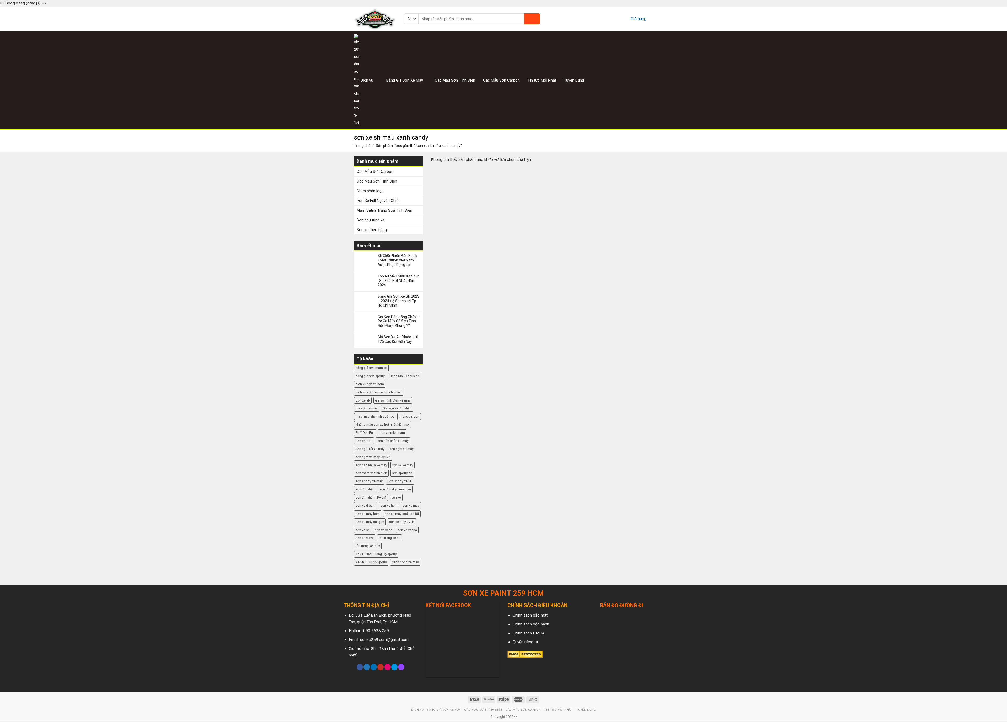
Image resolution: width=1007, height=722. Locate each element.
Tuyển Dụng (574, 80)
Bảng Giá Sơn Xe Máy (404, 80)
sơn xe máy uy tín (402, 522)
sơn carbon (364, 441)
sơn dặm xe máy (401, 449)
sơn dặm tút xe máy (370, 449)
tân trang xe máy (368, 546)
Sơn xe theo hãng (372, 229)
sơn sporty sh (402, 473)
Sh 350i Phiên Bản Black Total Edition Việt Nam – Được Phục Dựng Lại (397, 260)
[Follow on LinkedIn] (374, 667)
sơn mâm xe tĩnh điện (371, 473)
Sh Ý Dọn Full (365, 433)
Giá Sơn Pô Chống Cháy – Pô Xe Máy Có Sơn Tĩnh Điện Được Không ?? (398, 321)
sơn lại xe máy (402, 465)
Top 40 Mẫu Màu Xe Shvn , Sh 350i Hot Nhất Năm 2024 (399, 280)
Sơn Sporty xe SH (400, 481)
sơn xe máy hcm (368, 514)
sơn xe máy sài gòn (370, 522)
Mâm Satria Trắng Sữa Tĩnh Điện (384, 210)
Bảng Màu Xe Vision (405, 376)
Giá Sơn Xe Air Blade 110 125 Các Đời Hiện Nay (398, 339)
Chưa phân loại (369, 191)
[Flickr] (387, 667)
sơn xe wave (365, 538)
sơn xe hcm (389, 505)
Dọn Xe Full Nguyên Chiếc (378, 200)
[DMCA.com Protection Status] (525, 654)
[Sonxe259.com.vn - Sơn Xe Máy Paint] (375, 19)
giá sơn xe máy (367, 408)
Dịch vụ (367, 80)
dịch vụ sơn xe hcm (370, 384)
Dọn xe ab (363, 400)
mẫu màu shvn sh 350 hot (375, 416)
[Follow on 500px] (394, 667)
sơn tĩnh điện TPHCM (371, 497)
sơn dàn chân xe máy (393, 441)
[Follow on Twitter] (643, 80)
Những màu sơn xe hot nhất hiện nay (383, 424)
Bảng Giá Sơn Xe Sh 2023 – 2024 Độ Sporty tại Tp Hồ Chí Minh (398, 300)
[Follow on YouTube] (380, 667)
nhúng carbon (409, 416)
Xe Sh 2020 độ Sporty (371, 562)
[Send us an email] (649, 80)
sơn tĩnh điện (365, 489)
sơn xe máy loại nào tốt (402, 514)
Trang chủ (362, 145)
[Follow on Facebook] (630, 80)
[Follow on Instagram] (636, 80)
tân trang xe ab (389, 538)
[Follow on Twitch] (401, 667)
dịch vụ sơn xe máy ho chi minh (379, 392)
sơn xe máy (411, 505)
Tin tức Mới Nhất (542, 80)
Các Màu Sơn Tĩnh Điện (455, 80)
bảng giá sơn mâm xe (371, 368)
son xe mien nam (392, 433)
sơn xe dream (366, 505)
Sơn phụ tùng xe (370, 220)
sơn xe (396, 497)
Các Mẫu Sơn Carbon (501, 80)
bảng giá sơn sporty (370, 376)
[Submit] (532, 18)
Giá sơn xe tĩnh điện (397, 408)
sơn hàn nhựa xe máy (371, 465)
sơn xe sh (363, 530)
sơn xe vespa (407, 530)
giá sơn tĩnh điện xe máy (392, 400)
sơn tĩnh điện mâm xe (395, 489)
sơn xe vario (384, 530)
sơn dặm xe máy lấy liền (373, 457)
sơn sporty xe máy (369, 481)
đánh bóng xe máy (405, 562)
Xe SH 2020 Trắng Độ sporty (376, 554)
